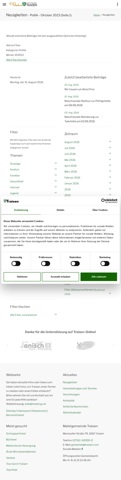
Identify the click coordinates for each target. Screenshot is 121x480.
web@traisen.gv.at (35, 403)
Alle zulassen (99, 276)
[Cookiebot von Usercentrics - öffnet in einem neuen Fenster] (103, 201)
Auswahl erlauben (60, 276)
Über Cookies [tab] (100, 210)
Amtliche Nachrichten (75, 406)
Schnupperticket (16, 433)
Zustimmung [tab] (21, 210)
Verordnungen (71, 394)
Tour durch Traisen (17, 463)
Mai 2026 (69, 159)
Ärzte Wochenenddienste (21, 451)
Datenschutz (39, 410)
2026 (67, 189)
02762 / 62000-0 (82, 440)
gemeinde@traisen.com (85, 444)
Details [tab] (60, 210)
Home (97, 15)
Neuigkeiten (70, 382)
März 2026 (70, 171)
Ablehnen (22, 276)
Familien (15, 175)
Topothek (11, 469)
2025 (67, 195)
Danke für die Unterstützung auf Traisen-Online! (60, 332)
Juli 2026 (69, 148)
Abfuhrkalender (72, 412)
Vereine (10, 457)
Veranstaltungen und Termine (80, 388)
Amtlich (14, 169)
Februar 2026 (72, 177)
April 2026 (70, 165)
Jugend (14, 193)
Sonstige (15, 163)
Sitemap (11, 410)
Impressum (24, 410)
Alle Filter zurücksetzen (23, 314)
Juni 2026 (70, 153)
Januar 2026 (71, 183)
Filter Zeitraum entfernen (84, 291)
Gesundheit (16, 181)
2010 (67, 283)
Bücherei (11, 439)
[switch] (45, 263)
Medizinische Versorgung (21, 445)
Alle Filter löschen (16, 59)
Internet (14, 187)
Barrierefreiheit (15, 415)
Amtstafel (68, 400)
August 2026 (71, 142)
